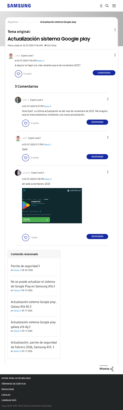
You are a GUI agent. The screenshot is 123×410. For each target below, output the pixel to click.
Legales (6, 395)
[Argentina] (19, 5)
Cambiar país (9, 400)
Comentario (104, 73)
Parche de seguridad (24, 266)
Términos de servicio (14, 384)
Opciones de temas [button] (110, 29)
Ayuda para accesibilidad (16, 378)
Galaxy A (40, 60)
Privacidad (8, 389)
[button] (110, 55)
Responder (97, 122)
